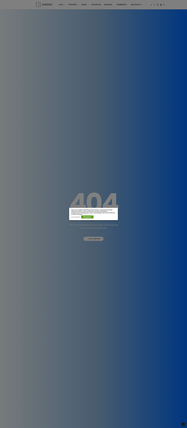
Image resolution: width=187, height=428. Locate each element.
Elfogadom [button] (87, 217)
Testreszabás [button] (75, 217)
